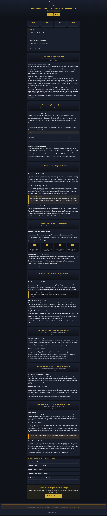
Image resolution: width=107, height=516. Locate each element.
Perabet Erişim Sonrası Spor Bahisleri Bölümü (39, 46)
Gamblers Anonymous (76, 507)
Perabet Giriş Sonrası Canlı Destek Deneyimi (39, 43)
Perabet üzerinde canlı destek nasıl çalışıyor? (39, 477)
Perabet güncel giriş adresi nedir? (36, 461)
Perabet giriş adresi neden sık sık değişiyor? (38, 473)
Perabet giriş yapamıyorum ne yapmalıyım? (38, 465)
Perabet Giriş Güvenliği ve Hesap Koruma (38, 40)
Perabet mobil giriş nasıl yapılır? (35, 469)
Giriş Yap (50, 14)
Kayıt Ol (57, 14)
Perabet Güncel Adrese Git (53, 495)
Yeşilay (70, 507)
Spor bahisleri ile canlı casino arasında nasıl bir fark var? (41, 482)
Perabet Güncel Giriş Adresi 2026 (37, 32)
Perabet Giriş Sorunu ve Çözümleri (37, 35)
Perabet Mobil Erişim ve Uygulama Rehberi (38, 37)
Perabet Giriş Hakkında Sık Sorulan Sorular (38, 48)
